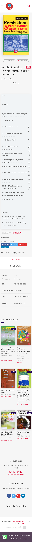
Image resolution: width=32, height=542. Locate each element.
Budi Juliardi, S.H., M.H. (23, 436)
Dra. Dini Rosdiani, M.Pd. (8, 394)
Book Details (16, 260)
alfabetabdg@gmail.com (16, 474)
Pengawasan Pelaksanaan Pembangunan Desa (23, 350)
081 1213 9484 (16, 471)
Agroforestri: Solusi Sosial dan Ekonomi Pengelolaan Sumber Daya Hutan (8, 350)
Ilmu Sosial (21, 253)
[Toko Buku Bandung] (9, 6)
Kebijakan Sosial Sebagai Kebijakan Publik (7, 434)
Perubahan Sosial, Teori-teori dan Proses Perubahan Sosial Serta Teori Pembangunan (23, 394)
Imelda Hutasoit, (21, 354)
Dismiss (24, 539)
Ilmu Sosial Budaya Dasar (7, 391)
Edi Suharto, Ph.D (6, 79)
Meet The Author (16, 266)
